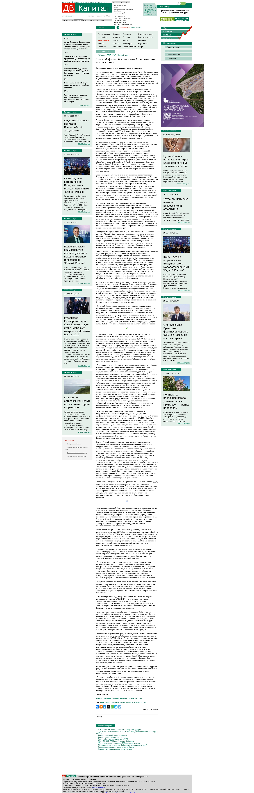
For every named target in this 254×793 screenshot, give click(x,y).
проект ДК (104, 777)
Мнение (101, 44)
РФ (121, 2)
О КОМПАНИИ (68, 20)
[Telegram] (119, 706)
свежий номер (93, 777)
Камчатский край (119, 13)
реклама (112, 777)
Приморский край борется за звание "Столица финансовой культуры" (176, 12)
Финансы (116, 37)
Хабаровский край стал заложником (112, 735)
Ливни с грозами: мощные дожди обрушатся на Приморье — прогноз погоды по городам (76, 98)
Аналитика (167, 38)
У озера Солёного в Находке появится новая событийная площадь (76, 85)
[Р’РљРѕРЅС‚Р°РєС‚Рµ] (97, 706)
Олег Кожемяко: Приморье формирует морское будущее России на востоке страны (175, 331)
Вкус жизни (142, 44)
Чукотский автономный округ (123, 24)
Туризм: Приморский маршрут (77, 453)
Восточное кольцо (145, 37)
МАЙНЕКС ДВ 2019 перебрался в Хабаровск (116, 741)
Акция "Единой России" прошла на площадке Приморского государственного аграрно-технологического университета (77, 138)
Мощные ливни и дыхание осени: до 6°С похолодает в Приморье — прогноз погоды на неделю (76, 72)
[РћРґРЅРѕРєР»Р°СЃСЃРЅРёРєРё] (101, 706)
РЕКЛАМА (78, 20)
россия (128, 702)
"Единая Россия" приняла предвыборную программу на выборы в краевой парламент (77, 59)
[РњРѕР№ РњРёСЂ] (104, 706)
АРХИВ (85, 20)
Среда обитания (129, 47)
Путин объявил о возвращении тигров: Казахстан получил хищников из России (176, 161)
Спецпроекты (168, 31)
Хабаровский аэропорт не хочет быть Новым (116, 747)
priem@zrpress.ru (98, 787)
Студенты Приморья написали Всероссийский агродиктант (76, 125)
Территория (127, 44)
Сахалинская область (121, 20)
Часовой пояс (103, 37)
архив (119, 777)
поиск (137, 777)
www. (68, 16)
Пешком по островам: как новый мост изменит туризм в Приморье (77, 402)
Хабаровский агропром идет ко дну (112, 737)
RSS (102, 20)
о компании (82, 777)
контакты (144, 777)
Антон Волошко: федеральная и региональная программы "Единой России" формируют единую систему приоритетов (77, 45)
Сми (168, 51)
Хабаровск (114, 702)
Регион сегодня (70, 34)
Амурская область (120, 5)
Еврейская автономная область (124, 9)
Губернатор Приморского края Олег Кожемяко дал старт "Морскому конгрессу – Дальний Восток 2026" (77, 326)
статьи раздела (84, 105)
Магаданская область (121, 15)
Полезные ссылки (174, 55)
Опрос (165, 28)
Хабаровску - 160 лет (74, 444)
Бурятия (116, 7)
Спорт (140, 47)
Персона (126, 37)
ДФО (127, 2)
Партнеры (127, 34)
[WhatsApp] (112, 706)
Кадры (125, 40)
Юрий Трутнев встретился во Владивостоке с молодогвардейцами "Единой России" (77, 185)
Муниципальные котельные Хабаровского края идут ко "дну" (122, 745)
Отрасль (116, 44)
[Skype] (115, 706)
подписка (127, 777)
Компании (116, 34)
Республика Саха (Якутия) (122, 18)
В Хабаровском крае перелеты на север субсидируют (119, 730)
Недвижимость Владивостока (76, 456)
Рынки (115, 40)
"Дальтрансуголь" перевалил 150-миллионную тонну (119, 743)
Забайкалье (118, 11)
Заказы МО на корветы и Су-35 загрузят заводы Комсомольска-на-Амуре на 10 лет (126, 732)
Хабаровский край (120, 22)
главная (101, 27)
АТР (115, 2)
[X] (108, 706)
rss (133, 777)
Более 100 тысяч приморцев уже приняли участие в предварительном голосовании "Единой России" (75, 255)
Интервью (167, 35)
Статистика (171, 58)
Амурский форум (139, 702)
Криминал (142, 40)
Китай (122, 702)
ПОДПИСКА (94, 20)
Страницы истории (145, 34)
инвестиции (104, 702)
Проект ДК (102, 47)
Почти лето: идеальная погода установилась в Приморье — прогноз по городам (176, 401)
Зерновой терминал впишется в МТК (113, 739)
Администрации (173, 47)
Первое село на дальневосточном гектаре (115, 749)
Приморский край (119, 16)
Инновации (117, 47)
